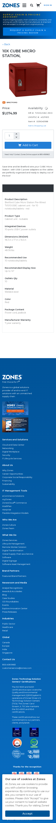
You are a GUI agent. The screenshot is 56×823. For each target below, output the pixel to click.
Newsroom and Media (14, 582)
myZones (6, 499)
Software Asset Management (16, 564)
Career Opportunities (12, 474)
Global (5, 637)
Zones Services (9, 540)
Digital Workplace (10, 452)
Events (5, 605)
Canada (6, 642)
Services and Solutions (15, 439)
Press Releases (9, 612)
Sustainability (8, 484)
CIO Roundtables (10, 602)
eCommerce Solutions (13, 496)
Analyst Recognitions (12, 588)
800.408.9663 (9, 665)
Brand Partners (10, 570)
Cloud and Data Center (13, 445)
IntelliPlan (6, 506)
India (4, 649)
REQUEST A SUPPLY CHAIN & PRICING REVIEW (28, 31)
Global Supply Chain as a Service (17, 554)
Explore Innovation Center (14, 608)
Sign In (48, 5)
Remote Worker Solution (14, 547)
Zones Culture (9, 525)
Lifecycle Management (13, 544)
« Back (6, 44)
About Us (7, 465)
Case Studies (8, 598)
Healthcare (7, 627)
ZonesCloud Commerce (14, 503)
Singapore (7, 653)
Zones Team (8, 528)
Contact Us (8, 659)
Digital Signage (9, 561)
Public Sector (8, 624)
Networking (7, 448)
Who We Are (9, 519)
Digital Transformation (12, 550)
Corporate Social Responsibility (17, 477)
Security (6, 455)
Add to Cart (30, 145)
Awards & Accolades (12, 591)
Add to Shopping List (37, 126)
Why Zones (7, 470)
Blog (4, 595)
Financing (7, 481)
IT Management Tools (14, 490)
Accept (27, 813)
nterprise (6, 510)
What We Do (9, 535)
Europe (5, 646)
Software (6, 557)
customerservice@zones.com (17, 668)
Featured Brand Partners (14, 576)
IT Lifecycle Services (12, 458)
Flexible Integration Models (15, 513)
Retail (5, 631)
